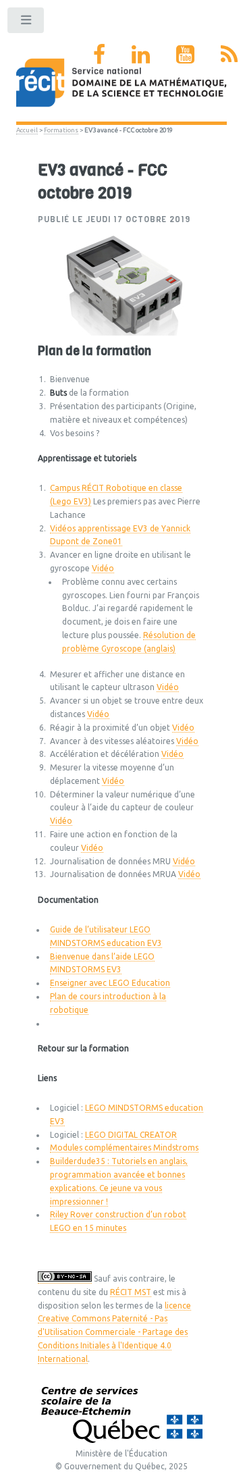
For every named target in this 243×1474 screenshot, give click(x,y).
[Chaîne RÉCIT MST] (185, 54)
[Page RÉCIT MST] (99, 54)
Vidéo (103, 568)
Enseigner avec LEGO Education (110, 982)
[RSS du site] (229, 54)
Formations (61, 130)
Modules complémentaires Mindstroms (124, 1147)
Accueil (27, 130)
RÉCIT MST (130, 1292)
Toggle (26, 23)
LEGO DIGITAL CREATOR (131, 1134)
